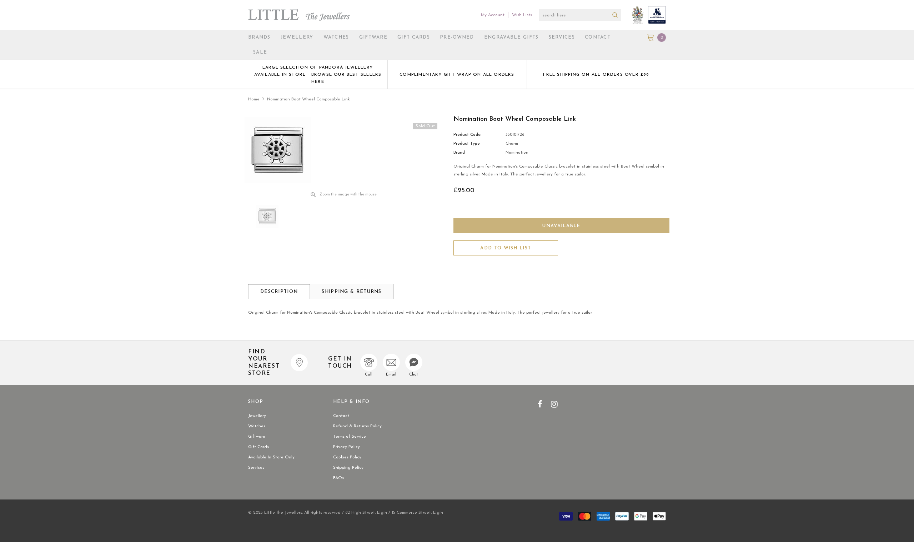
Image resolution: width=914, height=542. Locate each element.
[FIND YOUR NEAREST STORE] (299, 362)
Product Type (466, 143)
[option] (317, 74)
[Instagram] (554, 404)
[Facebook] (540, 404)
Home (254, 99)
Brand (459, 152)
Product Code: (467, 135)
